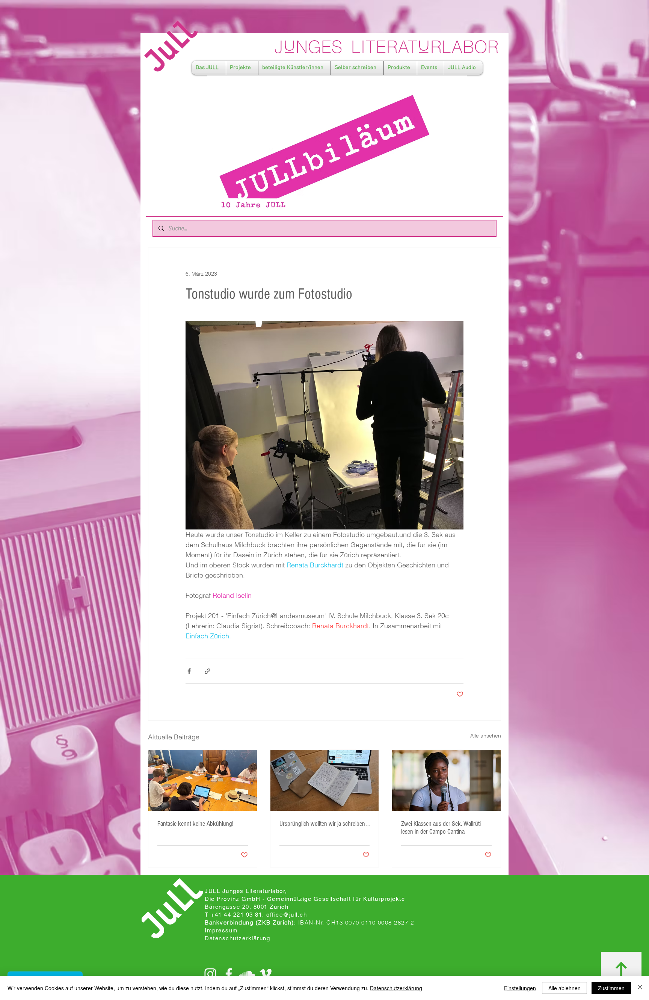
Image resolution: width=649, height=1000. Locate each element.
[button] (209, 68)
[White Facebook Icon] (229, 974)
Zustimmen (611, 988)
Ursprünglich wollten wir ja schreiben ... (324, 824)
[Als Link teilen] (207, 671)
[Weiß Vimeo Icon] (265, 974)
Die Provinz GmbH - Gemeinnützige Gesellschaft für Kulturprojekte (305, 899)
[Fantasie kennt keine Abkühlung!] (202, 780)
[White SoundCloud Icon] (247, 974)
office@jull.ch (286, 914)
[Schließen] (639, 988)
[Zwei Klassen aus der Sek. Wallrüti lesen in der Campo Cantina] (446, 780)
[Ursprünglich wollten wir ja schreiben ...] (324, 780)
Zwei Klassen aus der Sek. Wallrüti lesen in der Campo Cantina (441, 828)
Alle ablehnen (564, 988)
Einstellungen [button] (520, 988)
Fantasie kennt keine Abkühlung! (195, 824)
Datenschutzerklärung (396, 988)
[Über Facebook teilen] (189, 671)
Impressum (221, 930)
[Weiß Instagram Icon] (210, 974)
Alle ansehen (485, 735)
